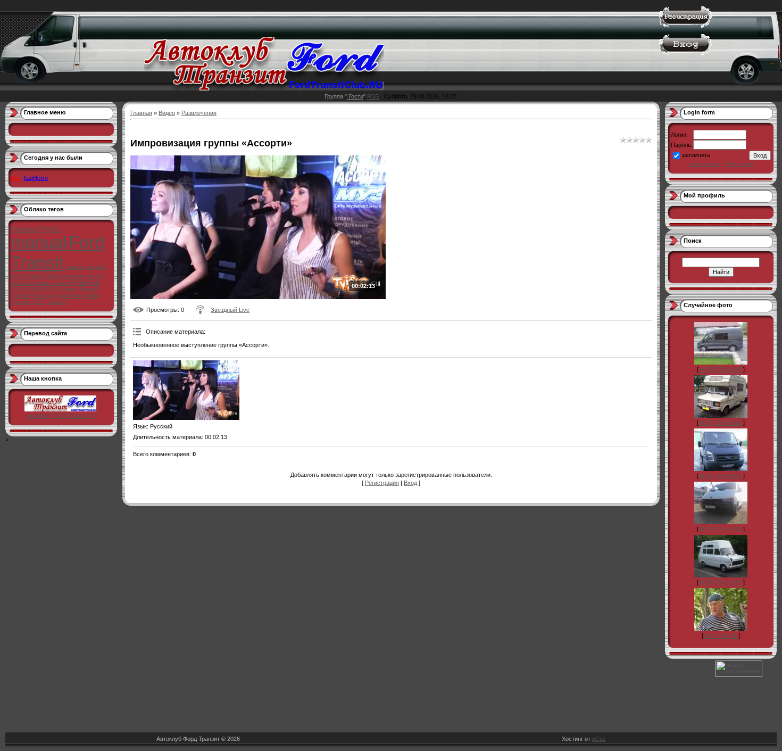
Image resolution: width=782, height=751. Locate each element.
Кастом (43, 295)
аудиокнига (69, 295)
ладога (57, 302)
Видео (167, 113)
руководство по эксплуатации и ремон (57, 279)
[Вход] (685, 53)
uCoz (599, 739)
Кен (15, 178)
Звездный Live (230, 310)
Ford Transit (57, 253)
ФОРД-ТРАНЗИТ (720, 369)
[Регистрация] (685, 25)
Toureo (74, 266)
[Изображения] (186, 390)
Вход (410, 483)
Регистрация (382, 483)
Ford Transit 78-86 (35, 276)
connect (95, 266)
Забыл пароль (704, 164)
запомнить (695, 155)
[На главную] (264, 88)
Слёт (39, 302)
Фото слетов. (720, 635)
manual (39, 242)
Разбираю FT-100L (36, 229)
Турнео (68, 289)
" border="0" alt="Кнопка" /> (63, 412)
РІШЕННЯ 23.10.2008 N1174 (55, 285)
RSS (373, 96)
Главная (141, 113)
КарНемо (35, 178)
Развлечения (199, 113)
